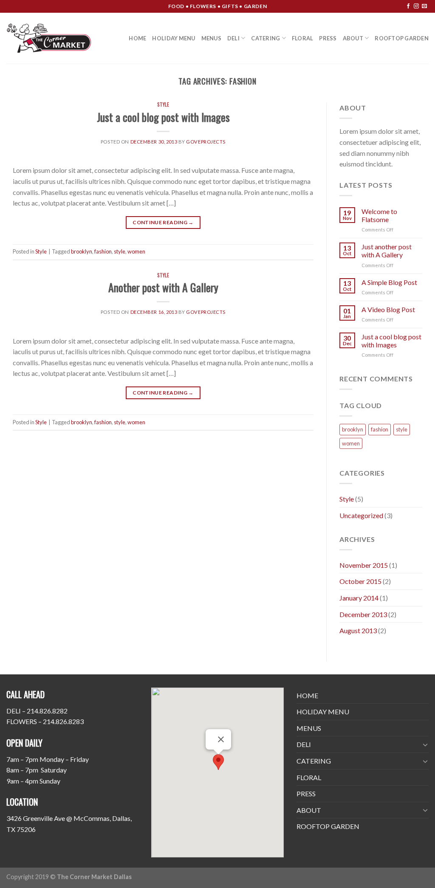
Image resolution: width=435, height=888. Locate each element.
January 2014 (359, 598)
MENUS (211, 38)
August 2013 (358, 630)
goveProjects (206, 141)
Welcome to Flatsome (379, 215)
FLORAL (303, 38)
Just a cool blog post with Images (163, 117)
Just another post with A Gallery (387, 250)
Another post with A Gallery (163, 287)
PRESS (327, 38)
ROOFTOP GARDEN (402, 38)
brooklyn (81, 251)
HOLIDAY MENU (173, 38)
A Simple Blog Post (389, 282)
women (136, 251)
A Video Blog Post (388, 309)
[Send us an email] (424, 6)
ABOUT (353, 38)
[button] (218, 762)
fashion (103, 251)
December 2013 (363, 614)
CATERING (265, 38)
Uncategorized (361, 515)
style (119, 251)
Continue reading (163, 222)
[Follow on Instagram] (416, 6)
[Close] (221, 739)
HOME (137, 38)
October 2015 (360, 581)
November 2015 (363, 565)
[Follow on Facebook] (408, 6)
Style (163, 104)
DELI (233, 38)
